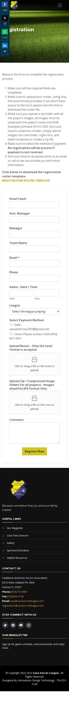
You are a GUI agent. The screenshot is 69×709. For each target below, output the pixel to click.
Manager (15, 228)
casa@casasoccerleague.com (27, 601)
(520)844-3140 (15, 596)
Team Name (18, 243)
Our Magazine (15, 528)
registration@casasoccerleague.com (23, 605)
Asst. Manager (19, 213)
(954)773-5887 (19, 591)
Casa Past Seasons (18, 535)
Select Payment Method (26, 320)
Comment (16, 420)
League (14, 305)
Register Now (34, 451)
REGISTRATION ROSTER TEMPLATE (26, 181)
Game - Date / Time (23, 287)
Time (37, 298)
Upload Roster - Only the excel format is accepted (30, 348)
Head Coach (17, 199)
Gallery (11, 543)
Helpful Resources (17, 557)
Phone (13, 272)
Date (12, 298)
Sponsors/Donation (18, 550)
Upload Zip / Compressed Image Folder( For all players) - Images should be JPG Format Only (32, 384)
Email (14, 258)
